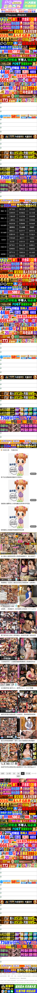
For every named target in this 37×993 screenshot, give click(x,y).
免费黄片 (32, 245)
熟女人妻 (22, 245)
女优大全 (22, 241)
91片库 (12, 241)
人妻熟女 (12, 220)
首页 (2, 773)
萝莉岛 (32, 241)
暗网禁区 (12, 249)
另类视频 (32, 220)
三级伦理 (12, 216)
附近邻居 (12, 223)
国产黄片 (12, 245)
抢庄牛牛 (22, 231)
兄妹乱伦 (22, 252)
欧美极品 (22, 213)
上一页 (9, 773)
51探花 (32, 238)
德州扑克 (32, 231)
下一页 (28, 773)
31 (14, 773)
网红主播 (22, 209)
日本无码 (32, 209)
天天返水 (32, 234)
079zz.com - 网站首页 (16, 15)
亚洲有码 (12, 213)
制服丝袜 (22, 220)
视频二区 (3, 218)
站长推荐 (3, 225)
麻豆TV (22, 238)
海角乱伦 (22, 249)
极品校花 (12, 256)
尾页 (18, 776)
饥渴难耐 (22, 223)
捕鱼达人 (12, 231)
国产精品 (12, 209)
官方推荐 (3, 232)
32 (18, 773)
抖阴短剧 (22, 256)
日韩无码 (32, 256)
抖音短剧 (12, 238)
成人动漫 (32, 213)
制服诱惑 (32, 249)
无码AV (3, 240)
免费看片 (3, 254)
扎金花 (22, 234)
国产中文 (12, 252)
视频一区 (3, 211)
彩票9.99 (12, 234)
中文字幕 (22, 216)
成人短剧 (32, 252)
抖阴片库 (3, 247)
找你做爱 (32, 223)
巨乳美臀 (32, 216)
